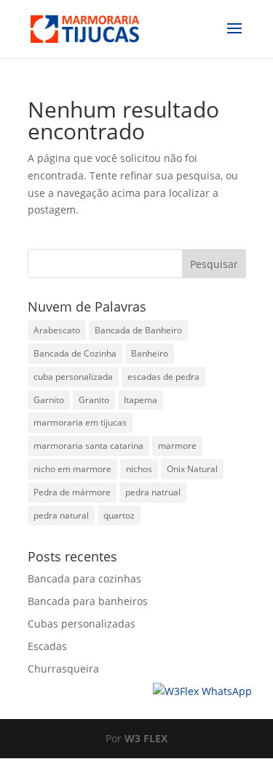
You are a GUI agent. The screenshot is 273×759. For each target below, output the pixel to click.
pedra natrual (153, 492)
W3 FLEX (145, 738)
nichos (139, 469)
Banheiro (149, 353)
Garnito (48, 400)
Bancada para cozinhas (84, 578)
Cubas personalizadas (81, 623)
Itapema (140, 400)
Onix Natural (192, 469)
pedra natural (61, 515)
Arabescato (56, 330)
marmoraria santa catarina (88, 445)
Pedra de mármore (72, 492)
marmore (177, 445)
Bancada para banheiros (88, 601)
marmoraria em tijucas (80, 422)
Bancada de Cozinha (74, 353)
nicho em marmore (72, 469)
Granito (94, 400)
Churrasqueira (63, 668)
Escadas (47, 646)
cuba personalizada (73, 376)
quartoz (119, 515)
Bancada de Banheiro (138, 330)
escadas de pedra (163, 376)
